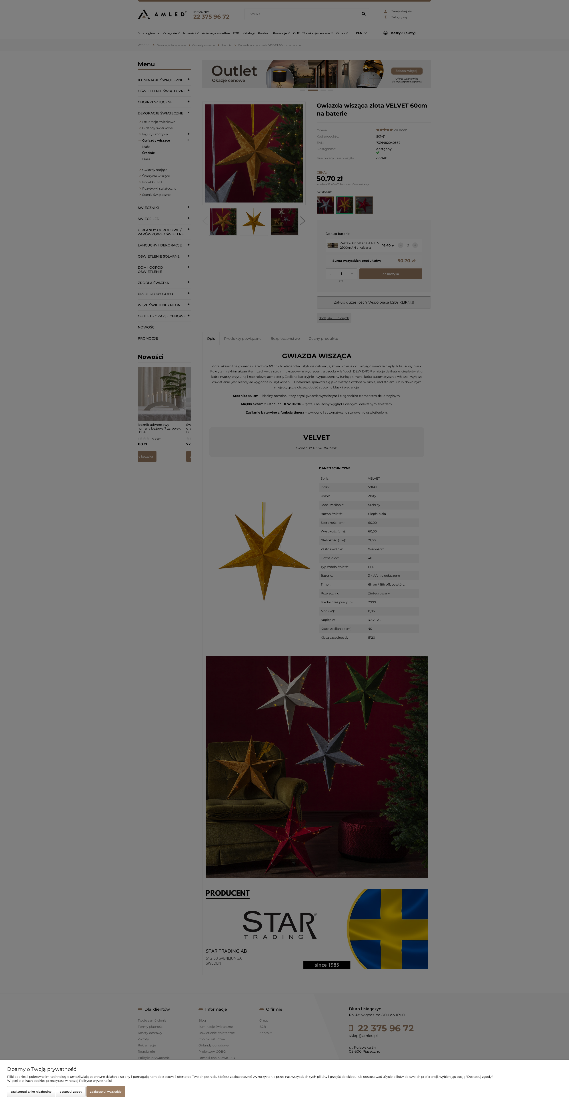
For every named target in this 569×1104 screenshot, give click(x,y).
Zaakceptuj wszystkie (106, 1091)
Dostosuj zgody (71, 1091)
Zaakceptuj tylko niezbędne (31, 1091)
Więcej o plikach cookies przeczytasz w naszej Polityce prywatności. (59, 1081)
